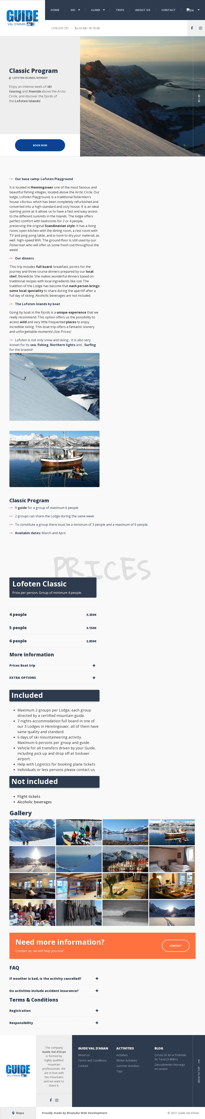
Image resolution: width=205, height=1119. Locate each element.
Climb (95, 10)
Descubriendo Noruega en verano (170, 1067)
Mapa (19, 1113)
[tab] (52, 665)
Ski (72, 10)
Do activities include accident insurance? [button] (44, 991)
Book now (40, 145)
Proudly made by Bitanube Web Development (74, 1113)
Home (55, 10)
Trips (120, 10)
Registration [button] (20, 1010)
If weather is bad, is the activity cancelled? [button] (45, 978)
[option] (142, 96)
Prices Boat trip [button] (22, 665)
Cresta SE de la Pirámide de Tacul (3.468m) (170, 1057)
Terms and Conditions (92, 1060)
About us (142, 10)
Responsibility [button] (21, 1023)
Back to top (199, 1071)
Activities (122, 1055)
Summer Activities (128, 1066)
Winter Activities (126, 1060)
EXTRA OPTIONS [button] (22, 677)
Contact (168, 10)
